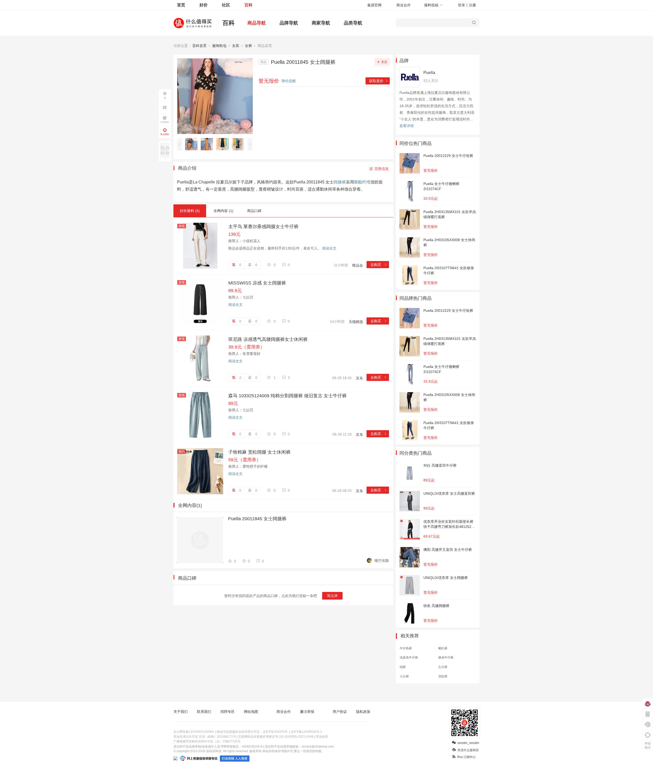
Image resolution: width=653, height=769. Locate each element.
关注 (384, 62)
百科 (248, 5)
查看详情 (406, 126)
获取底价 (378, 81)
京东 (359, 378)
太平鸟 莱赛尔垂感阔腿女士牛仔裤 (263, 226)
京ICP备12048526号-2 (306, 732)
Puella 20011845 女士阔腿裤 (257, 518)
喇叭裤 (442, 648)
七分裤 (404, 676)
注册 (472, 5)
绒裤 (403, 667)
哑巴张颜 (381, 561)
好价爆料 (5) (190, 211)
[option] (192, 144)
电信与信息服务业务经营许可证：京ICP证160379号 (252, 732)
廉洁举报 (307, 712)
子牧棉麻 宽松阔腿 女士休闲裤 (259, 452)
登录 (461, 5)
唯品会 (357, 265)
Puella (429, 72)
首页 (181, 5)
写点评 (332, 596)
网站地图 (251, 712)
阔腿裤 (340, 182)
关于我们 (180, 712)
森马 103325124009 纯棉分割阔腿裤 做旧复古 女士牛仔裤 (287, 395)
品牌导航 (289, 23)
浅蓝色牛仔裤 (409, 657)
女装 (235, 46)
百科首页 (199, 46)
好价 (203, 5)
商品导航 (256, 23)
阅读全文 (329, 248)
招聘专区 (227, 712)
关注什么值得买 (468, 750)
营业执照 (322, 736)
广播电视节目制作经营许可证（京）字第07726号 (207, 741)
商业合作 (403, 5)
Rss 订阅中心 (466, 757)
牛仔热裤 (406, 648)
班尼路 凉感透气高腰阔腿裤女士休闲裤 (268, 339)
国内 (182, 451)
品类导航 (353, 23)
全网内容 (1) (223, 211)
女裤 (248, 46)
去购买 (378, 265)
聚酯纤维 (362, 182)
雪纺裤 (442, 676)
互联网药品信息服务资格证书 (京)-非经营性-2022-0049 (275, 736)
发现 (182, 226)
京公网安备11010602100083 (193, 732)
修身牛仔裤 (446, 657)
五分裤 (442, 667)
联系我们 (204, 712)
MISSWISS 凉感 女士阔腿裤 (257, 283)
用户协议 (340, 712)
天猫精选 (356, 322)
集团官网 (374, 5)
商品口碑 (254, 211)
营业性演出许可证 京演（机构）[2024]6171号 (204, 736)
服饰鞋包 (219, 46)
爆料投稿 (431, 5)
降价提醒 (289, 81)
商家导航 (321, 23)
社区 (226, 5)
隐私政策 (363, 712)
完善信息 (381, 169)
